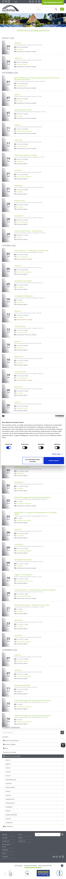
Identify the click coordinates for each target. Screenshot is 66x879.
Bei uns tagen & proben (6, 845)
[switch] (24, 447)
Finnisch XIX (18, 635)
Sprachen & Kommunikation (12, 756)
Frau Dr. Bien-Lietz (21, 146)
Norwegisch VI (19, 482)
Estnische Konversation (22, 467)
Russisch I (17, 125)
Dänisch (8, 760)
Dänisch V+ (18, 341)
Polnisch (8, 811)
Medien (4, 853)
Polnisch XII (18, 140)
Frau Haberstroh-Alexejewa (24, 131)
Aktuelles (4, 834)
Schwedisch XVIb (19, 372)
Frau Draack (29, 581)
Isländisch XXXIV (19, 200)
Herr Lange (19, 116)
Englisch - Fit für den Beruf (23, 575)
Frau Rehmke (20, 161)
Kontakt (20, 838)
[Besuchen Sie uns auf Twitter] (33, 1)
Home (20, 834)
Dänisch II (17, 311)
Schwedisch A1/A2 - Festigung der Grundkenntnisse (31, 250)
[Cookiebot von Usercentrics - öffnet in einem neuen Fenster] (56, 416)
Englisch (8, 764)
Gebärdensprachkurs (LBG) (23, 110)
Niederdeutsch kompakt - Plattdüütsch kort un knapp (31, 605)
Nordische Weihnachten (22, 685)
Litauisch (8, 795)
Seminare (4, 838)
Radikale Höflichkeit (11, 815)
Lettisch (8, 791)
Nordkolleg (5, 850)
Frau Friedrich (27, 707)
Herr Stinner (19, 101)
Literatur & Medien (10, 744)
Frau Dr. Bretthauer (21, 332)
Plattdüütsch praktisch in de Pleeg (25, 155)
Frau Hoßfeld (19, 287)
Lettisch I (17, 402)
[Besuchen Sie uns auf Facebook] (36, 1)
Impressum (5, 856)
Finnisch (8, 772)
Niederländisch (10, 803)
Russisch (8, 819)
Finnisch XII (18, 170)
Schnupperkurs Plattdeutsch (23, 296)
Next (61, 873)
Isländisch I (18, 43)
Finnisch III (17, 670)
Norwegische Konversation (23, 281)
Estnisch (8, 768)
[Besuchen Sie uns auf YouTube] (30, 1)
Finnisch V (17, 266)
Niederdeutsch (10, 799)
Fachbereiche (5, 841)
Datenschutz (21, 841)
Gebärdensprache (11, 779)
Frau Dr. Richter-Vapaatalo (23, 176)
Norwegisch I (18, 185)
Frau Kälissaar (20, 473)
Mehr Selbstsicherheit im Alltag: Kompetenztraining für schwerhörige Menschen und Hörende (36, 79)
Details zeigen (56, 454)
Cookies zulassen (53, 460)
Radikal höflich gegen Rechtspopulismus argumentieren (32, 497)
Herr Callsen (19, 611)
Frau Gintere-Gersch (22, 64)
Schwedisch (9, 822)
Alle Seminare (8, 826)
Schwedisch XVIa (19, 326)
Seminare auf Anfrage (9, 752)
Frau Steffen (19, 192)
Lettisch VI (17, 655)
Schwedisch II (18, 544)
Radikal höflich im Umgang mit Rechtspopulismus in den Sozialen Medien (35, 513)
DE (16, 2)
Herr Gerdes (19, 49)
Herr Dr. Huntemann (22, 222)
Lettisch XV (18, 58)
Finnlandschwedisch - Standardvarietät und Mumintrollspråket (34, 590)
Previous (4, 873)
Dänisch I (17, 94)
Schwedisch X (18, 216)
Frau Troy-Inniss (20, 581)
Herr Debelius (20, 503)
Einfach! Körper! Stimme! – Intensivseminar (28, 231)
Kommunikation (10, 787)
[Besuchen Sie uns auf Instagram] (39, 1)
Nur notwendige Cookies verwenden (32, 460)
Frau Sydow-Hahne (21, 86)
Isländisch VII (18, 620)
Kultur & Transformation (11, 740)
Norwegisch (9, 807)
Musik (6, 748)
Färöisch (8, 776)
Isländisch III (18, 387)
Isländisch (9, 783)
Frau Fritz (18, 237)
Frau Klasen (28, 503)
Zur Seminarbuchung (53, 2)
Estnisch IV (17, 529)
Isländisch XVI (18, 356)
